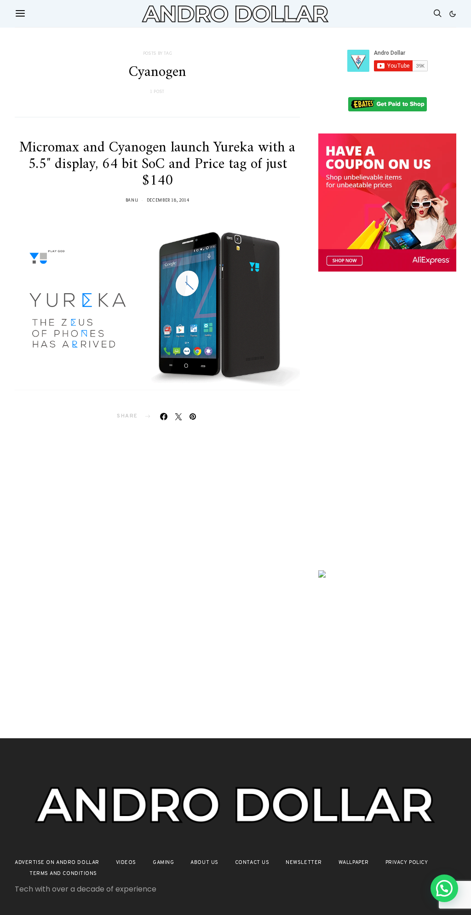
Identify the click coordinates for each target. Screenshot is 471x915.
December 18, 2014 (168, 200)
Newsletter (304, 862)
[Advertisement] (387, 351)
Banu (132, 200)
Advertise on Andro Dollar (57, 862)
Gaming (163, 862)
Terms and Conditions (63, 873)
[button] (452, 13)
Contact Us (252, 862)
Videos (126, 862)
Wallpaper (354, 862)
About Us (204, 862)
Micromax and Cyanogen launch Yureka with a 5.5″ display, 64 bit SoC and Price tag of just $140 (157, 164)
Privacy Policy (406, 862)
